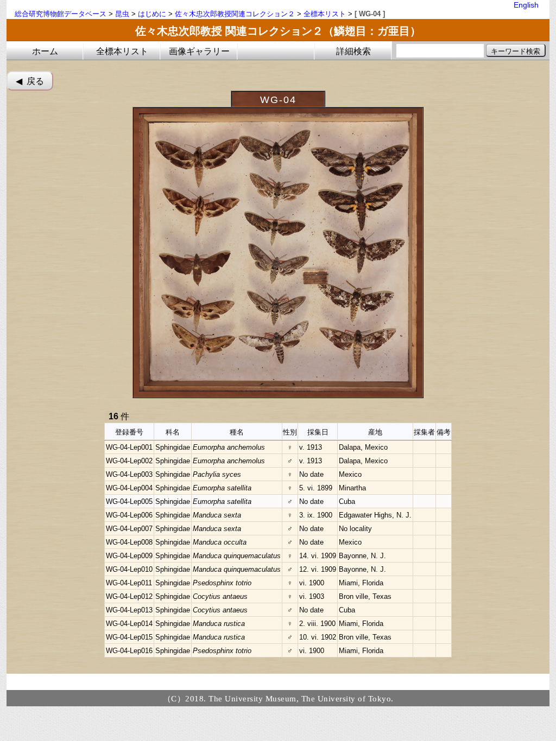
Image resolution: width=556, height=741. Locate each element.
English (526, 5)
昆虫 (122, 14)
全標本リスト (325, 14)
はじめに (152, 14)
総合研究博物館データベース (60, 14)
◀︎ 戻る (30, 81)
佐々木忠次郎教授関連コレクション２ (235, 14)
